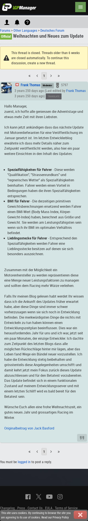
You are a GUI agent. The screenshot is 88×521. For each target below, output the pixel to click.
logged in (24, 462)
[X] (38, 496)
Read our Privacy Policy (55, 517)
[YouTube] (49, 496)
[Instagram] (60, 496)
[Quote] (82, 438)
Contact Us (35, 508)
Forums (5, 31)
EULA (48, 508)
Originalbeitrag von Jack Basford (29, 428)
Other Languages (25, 31)
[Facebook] (28, 496)
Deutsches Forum (52, 31)
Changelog (7, 508)
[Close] (80, 515)
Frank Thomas (30, 85)
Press (21, 508)
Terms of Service (66, 508)
